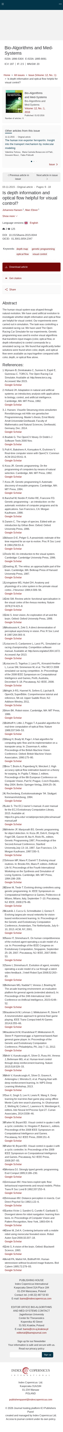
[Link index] (30, 1371)
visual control (40, 254)
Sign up (47, 1354)
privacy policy (37, 1348)
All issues (19, 75)
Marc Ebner (31, 210)
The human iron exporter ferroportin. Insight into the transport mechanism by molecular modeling (30, 144)
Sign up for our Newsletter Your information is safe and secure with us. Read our (31, 1345)
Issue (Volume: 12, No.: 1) (42, 75)
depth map (22, 249)
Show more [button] (8, 216)
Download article (18, 267)
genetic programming (43, 249)
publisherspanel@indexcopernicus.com (30, 1399)
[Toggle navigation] (3, 4)
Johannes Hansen (12, 210)
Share (12, 289)
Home (7, 75)
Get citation (15, 278)
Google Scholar (13, 385)
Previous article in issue (19, 177)
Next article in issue (47, 175)
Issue (52, 164)
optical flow (23, 254)
